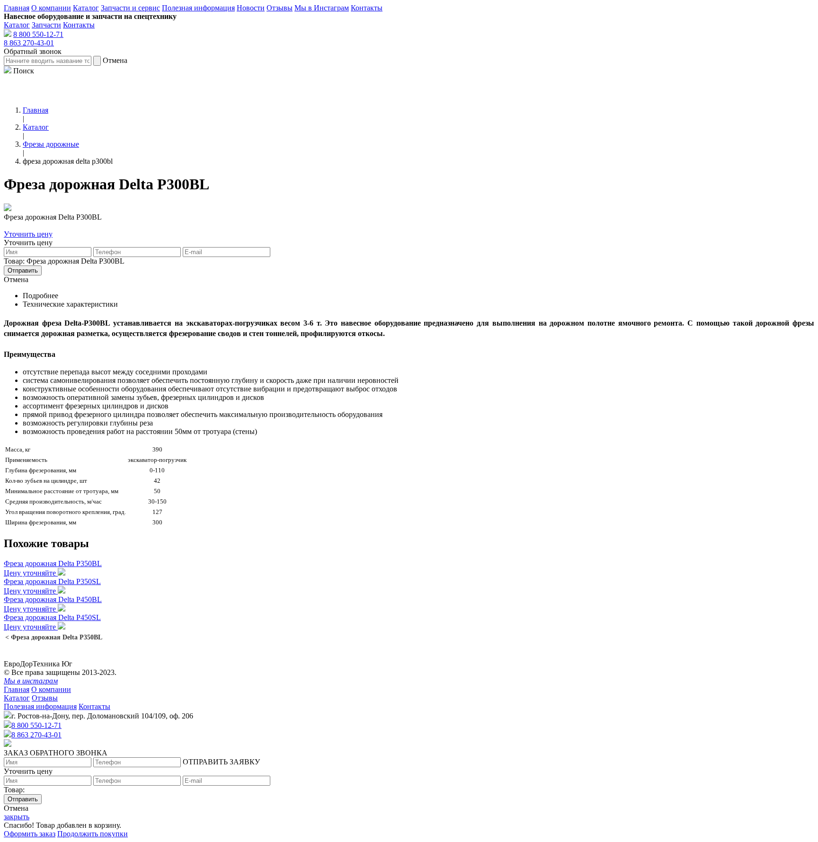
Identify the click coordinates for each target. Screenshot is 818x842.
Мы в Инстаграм (321, 8)
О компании (51, 8)
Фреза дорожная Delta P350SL (52, 581)
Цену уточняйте (31, 573)
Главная (16, 8)
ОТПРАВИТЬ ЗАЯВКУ (221, 762)
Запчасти (46, 25)
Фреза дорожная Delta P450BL (53, 599)
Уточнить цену (28, 234)
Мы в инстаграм (31, 681)
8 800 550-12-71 (38, 34)
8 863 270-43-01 (29, 43)
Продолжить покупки (92, 834)
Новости (251, 8)
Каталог (86, 8)
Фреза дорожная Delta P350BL (53, 563)
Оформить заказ (29, 834)
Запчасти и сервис (130, 8)
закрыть (16, 817)
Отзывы (280, 8)
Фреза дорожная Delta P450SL (52, 617)
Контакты (366, 8)
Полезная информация (198, 8)
